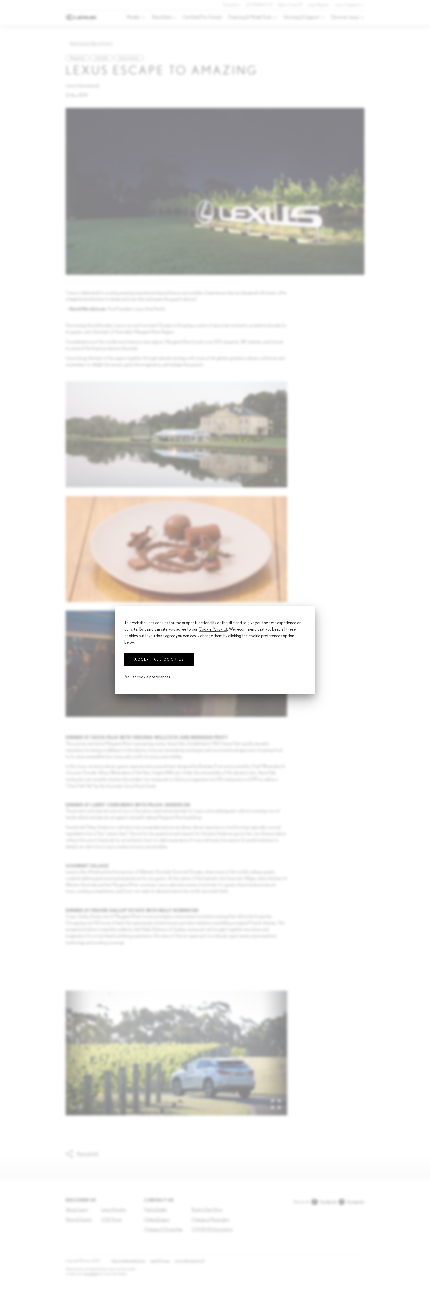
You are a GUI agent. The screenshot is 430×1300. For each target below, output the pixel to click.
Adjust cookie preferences (147, 677)
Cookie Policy (210, 629)
